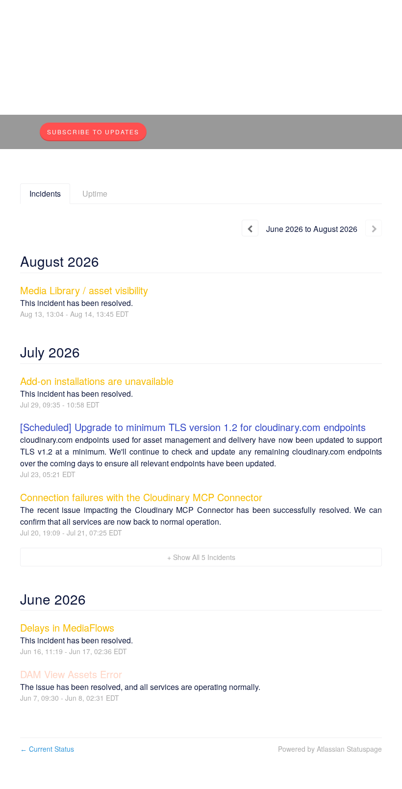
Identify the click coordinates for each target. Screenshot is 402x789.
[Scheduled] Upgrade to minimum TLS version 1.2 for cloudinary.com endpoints (193, 427)
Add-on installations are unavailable (97, 381)
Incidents (45, 193)
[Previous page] (250, 228)
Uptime (94, 193)
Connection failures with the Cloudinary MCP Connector (141, 497)
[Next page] (373, 228)
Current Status (47, 749)
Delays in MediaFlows (67, 627)
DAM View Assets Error (71, 674)
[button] (93, 132)
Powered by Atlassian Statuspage (330, 749)
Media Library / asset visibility (84, 290)
